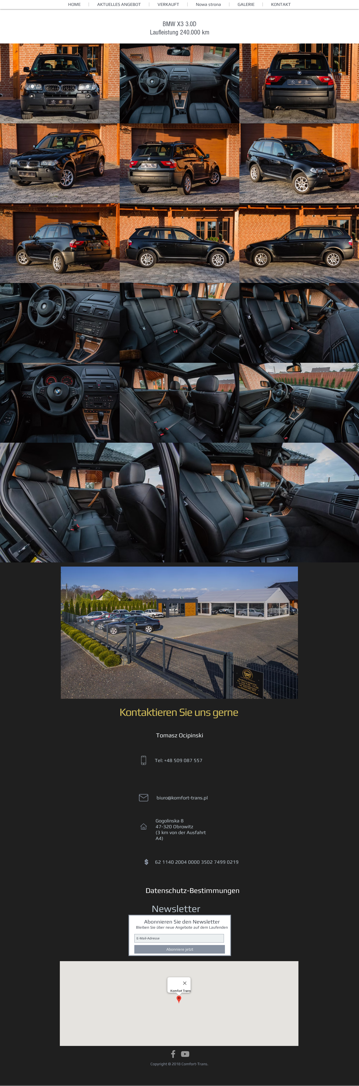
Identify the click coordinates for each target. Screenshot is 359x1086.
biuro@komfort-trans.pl (182, 797)
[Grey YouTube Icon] (185, 1054)
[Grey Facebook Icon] (173, 1054)
